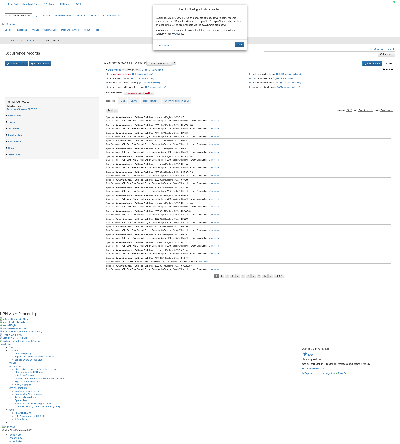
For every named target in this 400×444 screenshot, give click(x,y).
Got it (239, 44)
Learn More (163, 45)
